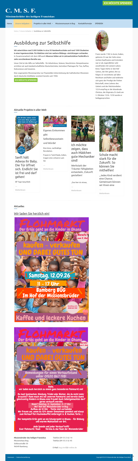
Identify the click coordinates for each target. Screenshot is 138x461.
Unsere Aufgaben (22, 23)
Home (9, 23)
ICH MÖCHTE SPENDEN (118, 3)
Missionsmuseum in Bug (65, 23)
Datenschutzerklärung (23, 457)
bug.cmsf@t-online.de (68, 447)
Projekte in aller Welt (42, 23)
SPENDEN (99, 23)
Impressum (11, 457)
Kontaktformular (85, 23)
